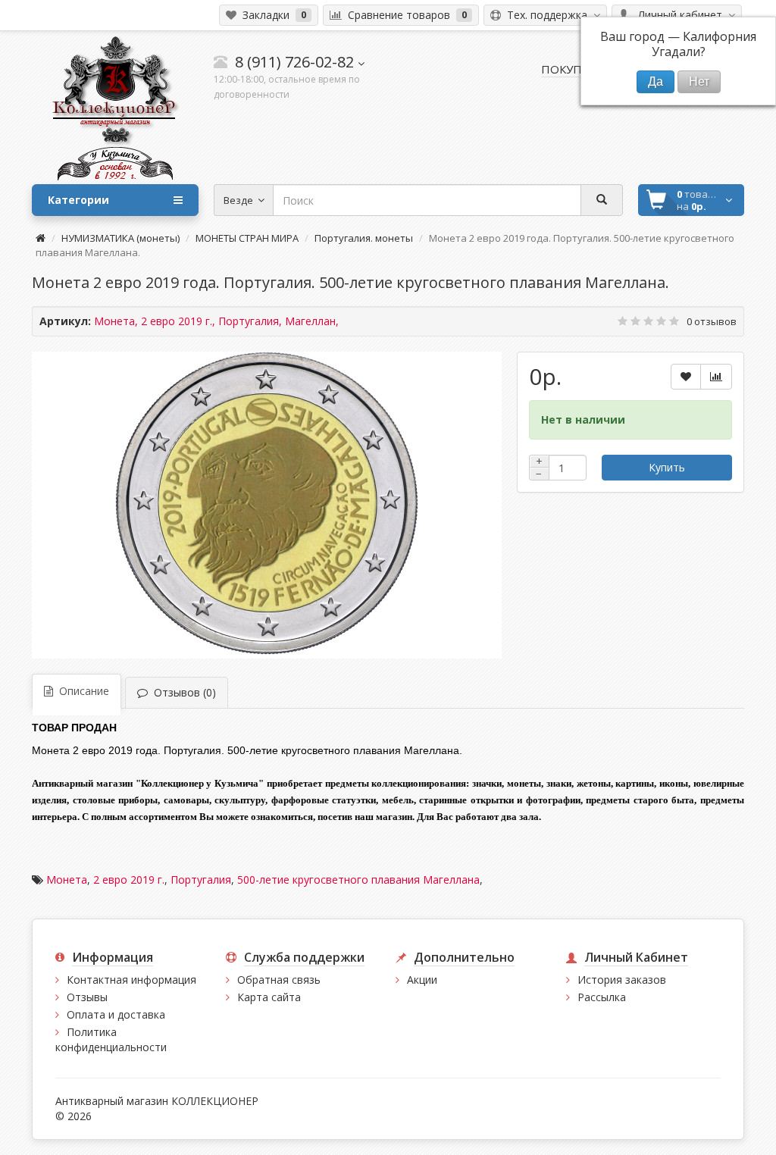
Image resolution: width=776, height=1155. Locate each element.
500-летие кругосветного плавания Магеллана (358, 879)
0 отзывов (712, 321)
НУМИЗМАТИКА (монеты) (120, 238)
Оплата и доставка (116, 1014)
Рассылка (601, 997)
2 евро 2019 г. (128, 879)
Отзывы (87, 997)
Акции (422, 979)
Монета (66, 879)
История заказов (621, 979)
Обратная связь (279, 979)
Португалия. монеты (363, 238)
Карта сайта (269, 997)
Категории (78, 199)
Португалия (201, 879)
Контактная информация (131, 979)
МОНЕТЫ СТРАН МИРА (247, 238)
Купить (667, 467)
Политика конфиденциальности (111, 1039)
